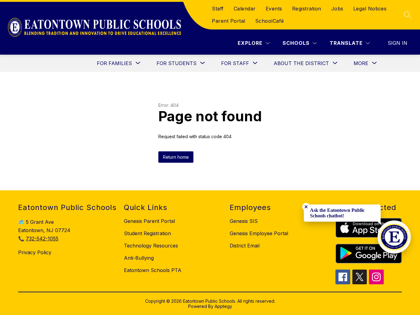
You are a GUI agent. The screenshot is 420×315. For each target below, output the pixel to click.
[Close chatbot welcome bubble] (306, 207)
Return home (176, 157)
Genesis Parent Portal (149, 221)
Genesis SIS (244, 221)
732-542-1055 (42, 238)
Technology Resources (151, 246)
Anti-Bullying (139, 258)
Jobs (337, 9)
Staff (218, 9)
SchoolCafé (269, 21)
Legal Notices (370, 9)
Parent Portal (228, 21)
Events (274, 9)
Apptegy (223, 306)
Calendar (245, 9)
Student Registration (147, 233)
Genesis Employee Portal (259, 233)
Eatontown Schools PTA (152, 270)
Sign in (397, 43)
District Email (245, 246)
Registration (306, 9)
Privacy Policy (34, 252)
